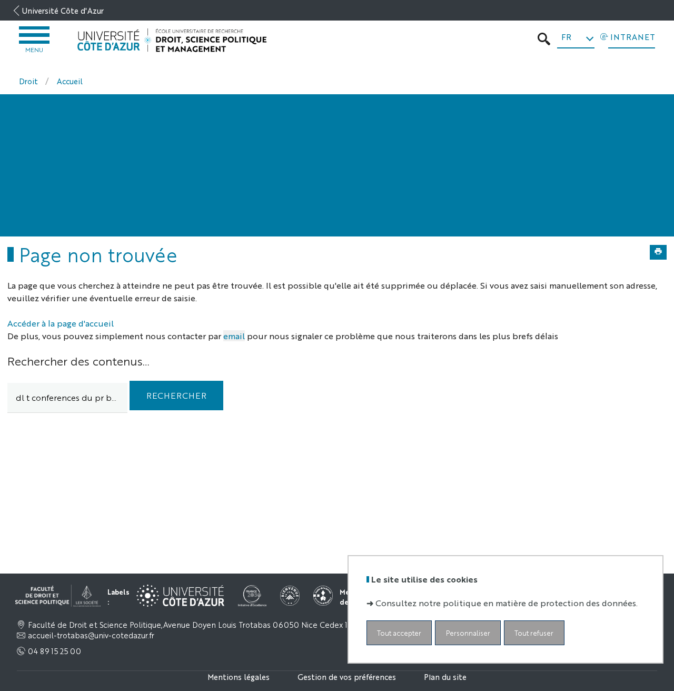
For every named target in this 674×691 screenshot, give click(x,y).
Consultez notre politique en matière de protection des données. (506, 602)
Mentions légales (238, 677)
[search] (67, 398)
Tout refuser (533, 632)
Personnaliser (468, 632)
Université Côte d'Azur (63, 10)
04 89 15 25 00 (54, 651)
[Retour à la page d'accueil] (171, 40)
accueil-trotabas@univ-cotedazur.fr (91, 635)
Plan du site (445, 677)
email (234, 335)
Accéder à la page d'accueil (60, 323)
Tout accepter (399, 632)
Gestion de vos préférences (347, 677)
